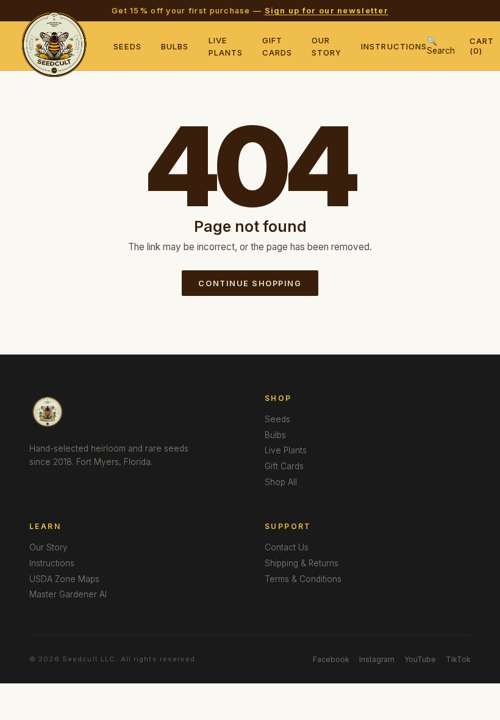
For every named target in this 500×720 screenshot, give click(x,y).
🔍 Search (441, 46)
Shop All (281, 482)
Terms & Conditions (303, 579)
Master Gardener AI (68, 594)
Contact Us (287, 547)
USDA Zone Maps (64, 579)
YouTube (420, 659)
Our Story (48, 547)
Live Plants (286, 450)
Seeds (127, 46)
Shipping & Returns (301, 563)
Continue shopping (249, 283)
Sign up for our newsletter (326, 10)
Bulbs (174, 46)
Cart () (482, 46)
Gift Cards (284, 466)
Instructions (394, 46)
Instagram (377, 659)
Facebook (331, 659)
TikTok (458, 659)
